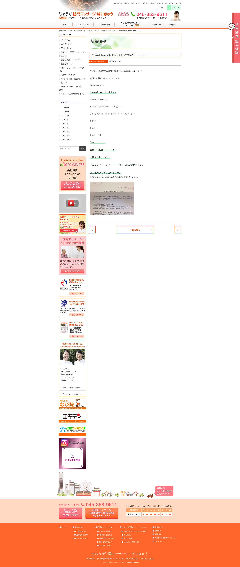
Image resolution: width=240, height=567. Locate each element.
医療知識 (64, 48)
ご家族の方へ (81, 531)
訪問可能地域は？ (105, 542)
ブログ (64, 40)
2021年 (64, 120)
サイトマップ (159, 541)
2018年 (64, 128)
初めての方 (79, 527)
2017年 (64, 132)
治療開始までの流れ (106, 538)
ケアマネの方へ (82, 538)
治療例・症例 (66, 75)
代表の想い (128, 535)
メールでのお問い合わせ (71, 388)
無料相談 (158, 534)
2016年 (64, 136)
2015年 (64, 140)
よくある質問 (104, 25)
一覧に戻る (135, 230)
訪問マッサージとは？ (106, 527)
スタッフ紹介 (128, 538)
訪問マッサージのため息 (98, 61)
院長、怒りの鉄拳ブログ (71, 94)
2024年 (64, 112)
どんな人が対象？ (105, 531)
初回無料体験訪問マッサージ (165, 538)
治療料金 (172, 25)
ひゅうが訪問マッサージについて (130, 25)
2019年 (64, 124)
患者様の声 (155, 25)
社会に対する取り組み (132, 542)
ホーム (66, 25)
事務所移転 (65, 44)
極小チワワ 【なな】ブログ (72, 68)
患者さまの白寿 (92, 229)
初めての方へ (83, 25)
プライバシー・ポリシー (71, 394)
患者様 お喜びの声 (68, 60)
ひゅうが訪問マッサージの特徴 (135, 531)
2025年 (64, 108)
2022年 (64, 116)
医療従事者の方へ (82, 535)
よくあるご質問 (104, 545)
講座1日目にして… (177, 229)
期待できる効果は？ (106, 535)
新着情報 (64, 64)
